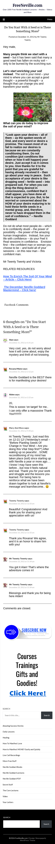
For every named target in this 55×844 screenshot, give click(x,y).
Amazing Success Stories (13, 726)
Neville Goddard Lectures (13, 773)
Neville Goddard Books (12, 767)
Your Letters (8, 802)
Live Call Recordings (11, 755)
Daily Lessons (9, 731)
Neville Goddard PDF (12, 778)
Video (5, 796)
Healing (6, 737)
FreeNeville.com (27, 5)
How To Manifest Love (12, 743)
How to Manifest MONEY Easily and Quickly (21, 749)
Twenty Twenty (16, 500)
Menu (49, 19)
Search (6, 709)
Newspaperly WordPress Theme (33, 839)
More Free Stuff (9, 761)
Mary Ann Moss (16, 428)
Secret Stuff (8, 784)
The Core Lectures (10, 790)
